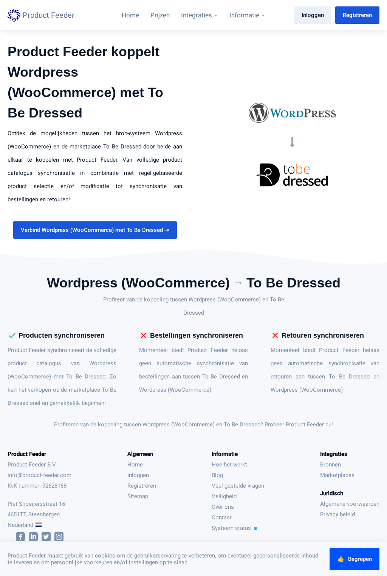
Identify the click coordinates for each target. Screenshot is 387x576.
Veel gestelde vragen (238, 485)
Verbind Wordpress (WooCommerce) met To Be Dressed (95, 230)
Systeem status (231, 528)
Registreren (357, 15)
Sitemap (137, 496)
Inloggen (313, 15)
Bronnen (330, 464)
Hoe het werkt (229, 464)
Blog (217, 475)
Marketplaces (337, 475)
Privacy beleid (337, 514)
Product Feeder (27, 454)
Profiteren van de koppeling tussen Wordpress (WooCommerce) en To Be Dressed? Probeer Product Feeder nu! (193, 424)
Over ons (223, 506)
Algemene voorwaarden (349, 503)
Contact (222, 517)
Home (135, 464)
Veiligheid (224, 496)
